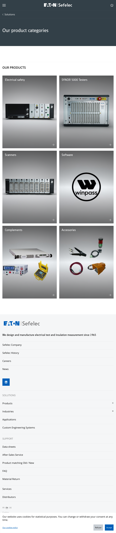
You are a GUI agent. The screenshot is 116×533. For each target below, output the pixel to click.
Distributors (9, 497)
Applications (9, 419)
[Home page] (58, 5)
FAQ (4, 471)
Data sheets (9, 446)
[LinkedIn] (6, 382)
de (10, 507)
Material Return (11, 479)
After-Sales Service (12, 454)
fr (3, 507)
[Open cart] (112, 5)
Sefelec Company (12, 344)
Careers (6, 361)
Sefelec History (10, 352)
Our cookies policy (10, 527)
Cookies (5, 512)
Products (7, 403)
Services (6, 488)
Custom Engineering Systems (18, 427)
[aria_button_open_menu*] (4, 5)
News (5, 369)
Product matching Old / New (18, 462)
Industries (8, 411)
